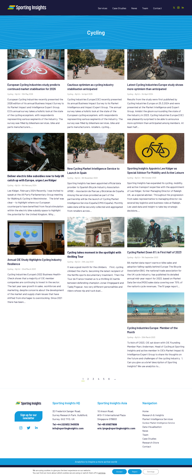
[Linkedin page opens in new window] (183, 7)
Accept (119, 471)
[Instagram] (20, 427)
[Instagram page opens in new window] (178, 7)
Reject (134, 471)
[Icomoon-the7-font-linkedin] (36, 427)
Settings (150, 471)
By (17, 94)
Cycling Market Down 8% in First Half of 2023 (154, 252)
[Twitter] (28, 427)
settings (101, 473)
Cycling (10, 94)
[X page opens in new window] (174, 7)
